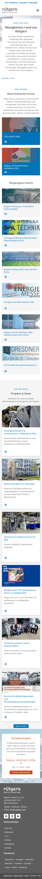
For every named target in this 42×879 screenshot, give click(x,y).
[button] (38, 10)
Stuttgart (19, 859)
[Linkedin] (12, 816)
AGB (26, 875)
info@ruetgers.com (18, 809)
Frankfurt (18, 863)
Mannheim (9, 859)
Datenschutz (18, 875)
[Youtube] (18, 816)
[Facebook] (6, 816)
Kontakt (7, 848)
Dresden (27, 863)
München (9, 863)
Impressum (8, 875)
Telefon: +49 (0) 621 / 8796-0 (21, 762)
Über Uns (8, 828)
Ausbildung (9, 844)
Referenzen (9, 832)
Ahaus (7, 867)
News (6, 836)
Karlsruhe (29, 859)
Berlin (14, 867)
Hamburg (23, 867)
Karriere (7, 840)
